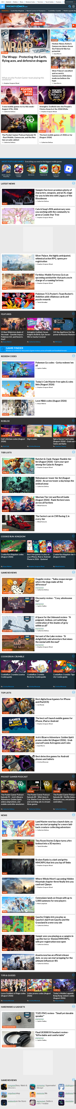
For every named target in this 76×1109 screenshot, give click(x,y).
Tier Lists (40, 2)
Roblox (15, 2)
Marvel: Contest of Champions (36, 11)
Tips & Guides (49, 2)
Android (8, 2)
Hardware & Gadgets (13, 1007)
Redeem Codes (30, 2)
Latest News (8, 183)
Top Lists (6, 692)
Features (58, 2)
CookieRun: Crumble (54, 11)
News (21, 2)
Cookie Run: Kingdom (17, 11)
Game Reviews (9, 572)
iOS (2, 2)
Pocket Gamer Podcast (14, 776)
